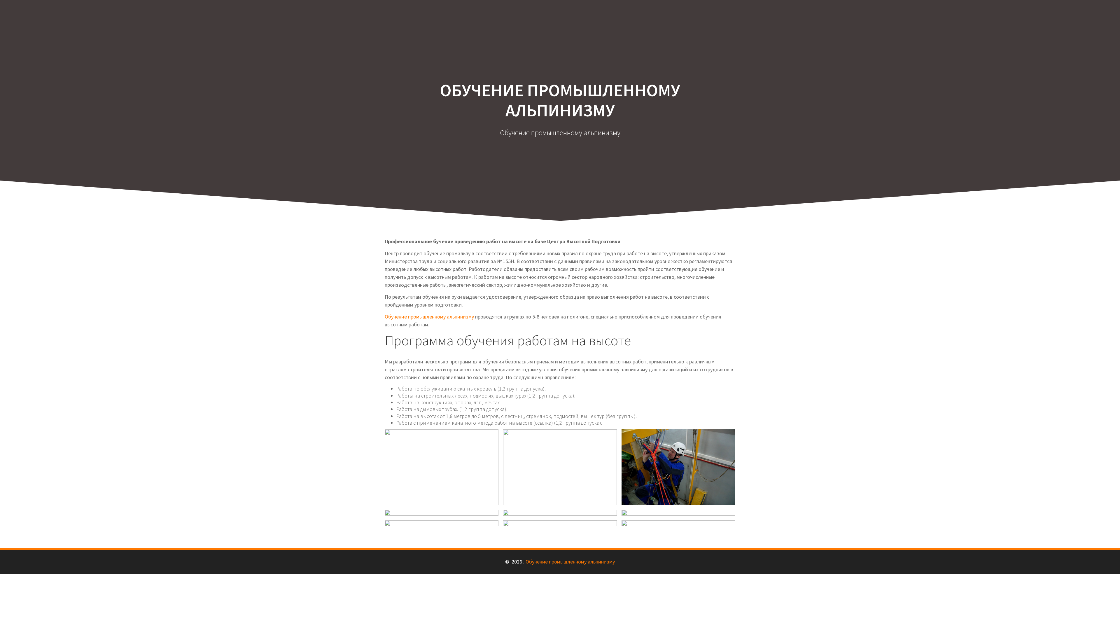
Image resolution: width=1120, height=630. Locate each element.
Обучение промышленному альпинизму (429, 316)
